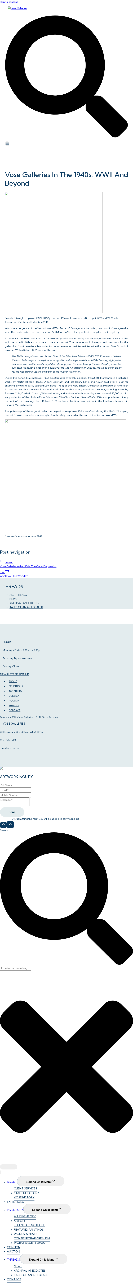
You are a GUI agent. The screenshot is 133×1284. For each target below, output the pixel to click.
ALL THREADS (18, 594)
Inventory (15, 1209)
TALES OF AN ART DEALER (26, 607)
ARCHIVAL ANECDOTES (14, 574)
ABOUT (12, 1182)
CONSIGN (13, 1247)
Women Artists (25, 1234)
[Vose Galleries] (17, 8)
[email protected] (10, 748)
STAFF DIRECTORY (26, 1193)
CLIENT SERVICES (25, 1188)
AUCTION (13, 1251)
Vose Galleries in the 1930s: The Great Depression (28, 564)
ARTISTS (19, 1220)
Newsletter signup (14, 674)
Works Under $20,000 (30, 1242)
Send (12, 812)
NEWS (13, 599)
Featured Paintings (29, 1229)
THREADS (13, 1259)
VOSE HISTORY (24, 1197)
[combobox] (15, 968)
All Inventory (25, 1216)
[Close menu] (0, 1172)
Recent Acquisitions (29, 1225)
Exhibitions (15, 1201)
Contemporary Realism (32, 1238)
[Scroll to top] (3, 825)
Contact (14, 710)
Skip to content (9, 1)
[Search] (8, 1166)
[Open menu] (7, 143)
